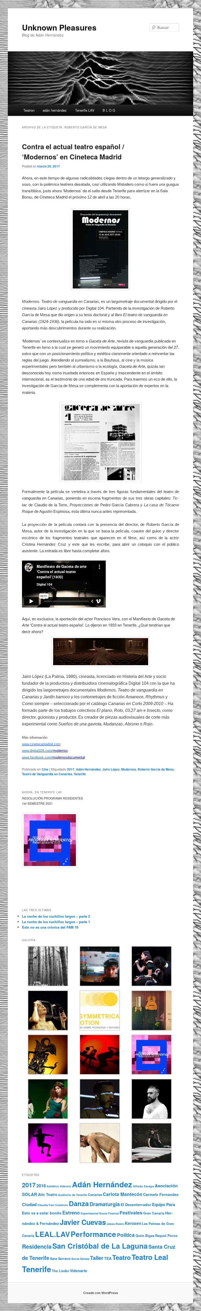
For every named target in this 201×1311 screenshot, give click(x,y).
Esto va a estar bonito (42, 1213)
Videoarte (78, 1270)
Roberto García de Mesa (156, 769)
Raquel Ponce (166, 1235)
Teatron (29, 110)
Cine (45, 769)
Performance (93, 1234)
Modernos (128, 769)
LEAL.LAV (52, 1234)
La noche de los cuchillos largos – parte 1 (56, 921)
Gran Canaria (153, 1213)
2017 (70, 769)
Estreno (71, 1212)
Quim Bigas (145, 1235)
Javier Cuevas (83, 1222)
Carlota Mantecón (122, 1194)
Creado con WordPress (100, 1292)
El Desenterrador (136, 1204)
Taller (96, 1257)
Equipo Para (163, 1204)
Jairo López (111, 769)
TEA (107, 1258)
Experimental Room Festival (100, 1213)
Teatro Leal (150, 1257)
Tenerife (80, 774)
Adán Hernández (88, 769)
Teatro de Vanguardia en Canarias (47, 774)
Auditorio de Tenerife (72, 1195)
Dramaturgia (105, 1204)
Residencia (37, 1246)
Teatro (121, 1257)
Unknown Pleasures (59, 27)
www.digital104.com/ (37, 751)
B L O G (109, 110)
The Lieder (60, 1270)
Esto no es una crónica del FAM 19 (50, 927)
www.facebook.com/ (37, 757)
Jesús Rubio (115, 1224)
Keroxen (133, 1223)
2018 (41, 1185)
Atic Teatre (47, 1194)
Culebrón (61, 1205)
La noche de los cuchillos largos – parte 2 (56, 916)
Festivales (131, 1212)
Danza (79, 1203)
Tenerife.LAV (84, 110)
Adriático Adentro (59, 1186)
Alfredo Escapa (143, 1186)
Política (126, 1234)
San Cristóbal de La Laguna (100, 1246)
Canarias (95, 1194)
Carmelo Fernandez (160, 1194)
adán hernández (55, 110)
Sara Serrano (60, 1258)
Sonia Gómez (80, 1259)
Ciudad (29, 1204)
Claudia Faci (45, 1205)
